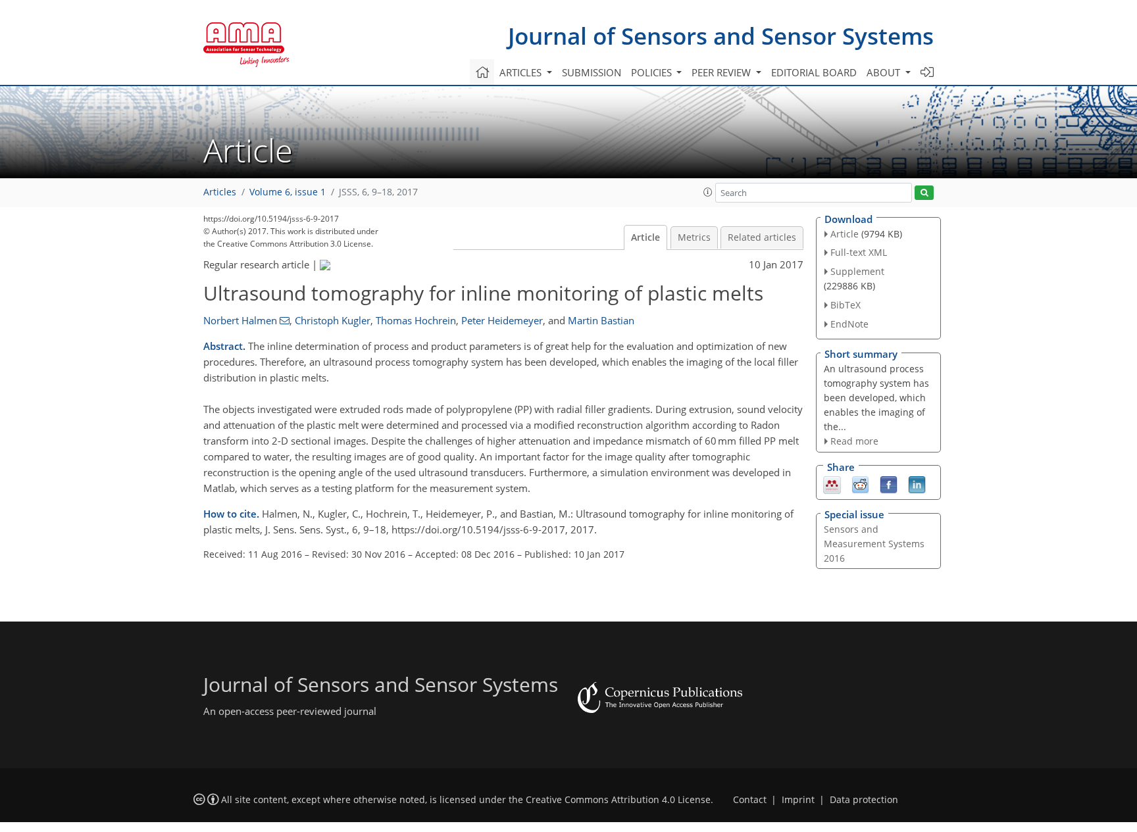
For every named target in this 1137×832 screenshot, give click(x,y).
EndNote (849, 324)
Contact (750, 800)
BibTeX (845, 305)
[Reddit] (860, 484)
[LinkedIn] (917, 484)
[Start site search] (924, 193)
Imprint (798, 800)
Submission (591, 72)
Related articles (762, 237)
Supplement (857, 271)
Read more (854, 441)
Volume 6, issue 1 (287, 192)
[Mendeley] (832, 484)
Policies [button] (652, 72)
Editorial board (814, 72)
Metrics (694, 237)
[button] (708, 192)
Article (645, 237)
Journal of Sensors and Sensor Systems (721, 35)
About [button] (885, 72)
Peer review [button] (722, 72)
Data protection (864, 800)
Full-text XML (858, 252)
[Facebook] (888, 484)
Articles (219, 192)
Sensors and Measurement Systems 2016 (874, 543)
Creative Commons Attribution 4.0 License (618, 800)
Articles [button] (521, 72)
